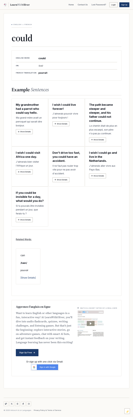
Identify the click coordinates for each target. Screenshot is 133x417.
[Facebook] (23, 403)
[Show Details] (28, 277)
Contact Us (83, 5)
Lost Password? (99, 5)
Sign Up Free (25, 352)
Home (71, 5)
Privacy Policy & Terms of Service (47, 410)
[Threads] (17, 403)
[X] (11, 403)
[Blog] (6, 403)
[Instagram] (28, 403)
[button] (91, 323)
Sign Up (124, 5)
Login (113, 5)
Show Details (25, 132)
